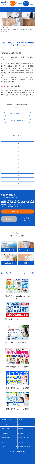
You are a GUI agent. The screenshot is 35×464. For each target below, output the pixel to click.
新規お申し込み (12, 3)
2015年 (17, 163)
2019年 (17, 147)
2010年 (17, 184)
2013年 (17, 172)
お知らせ (8, 27)
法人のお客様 (19, 3)
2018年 (17, 151)
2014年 (17, 167)
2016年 (17, 159)
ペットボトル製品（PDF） (17, 120)
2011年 (17, 180)
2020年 (17, 143)
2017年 (17, 155)
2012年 (17, 176)
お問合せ (9, 219)
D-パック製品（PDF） (17, 113)
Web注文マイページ (26, 3)
